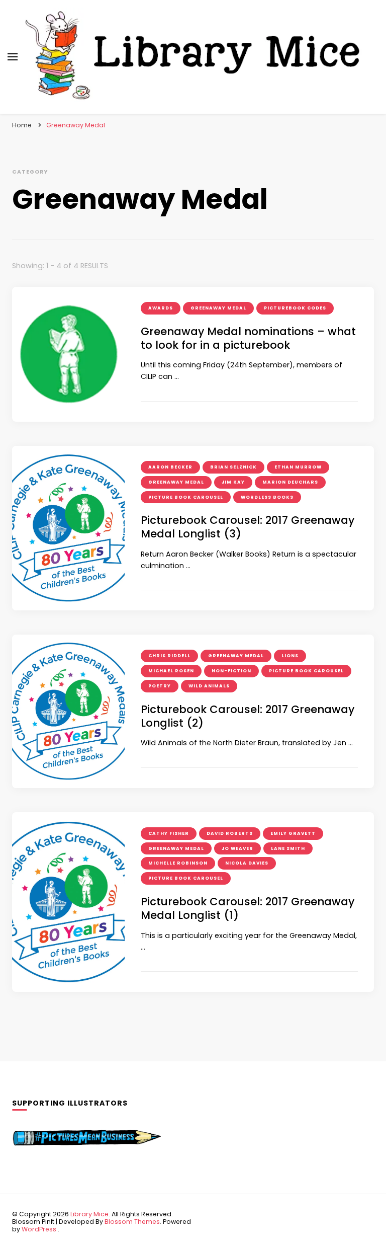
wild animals (209, 686)
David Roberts (230, 833)
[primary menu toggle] (13, 56)
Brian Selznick (233, 467)
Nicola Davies (246, 863)
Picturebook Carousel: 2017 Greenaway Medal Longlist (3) (247, 527)
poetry (159, 686)
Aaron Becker (170, 467)
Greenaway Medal (218, 308)
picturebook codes (295, 308)
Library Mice (89, 1214)
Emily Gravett (293, 833)
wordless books (267, 497)
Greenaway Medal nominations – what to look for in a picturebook (248, 338)
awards (160, 308)
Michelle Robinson (178, 863)
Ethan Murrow (298, 467)
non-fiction (231, 671)
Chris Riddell (169, 656)
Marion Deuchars (290, 482)
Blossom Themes (132, 1221)
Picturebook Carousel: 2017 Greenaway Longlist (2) (247, 716)
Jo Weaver (237, 848)
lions (290, 656)
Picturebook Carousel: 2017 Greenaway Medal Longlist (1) (247, 908)
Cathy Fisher (168, 833)
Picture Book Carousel (185, 497)
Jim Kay (233, 482)
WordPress (39, 1229)
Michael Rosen (171, 671)
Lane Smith (288, 848)
